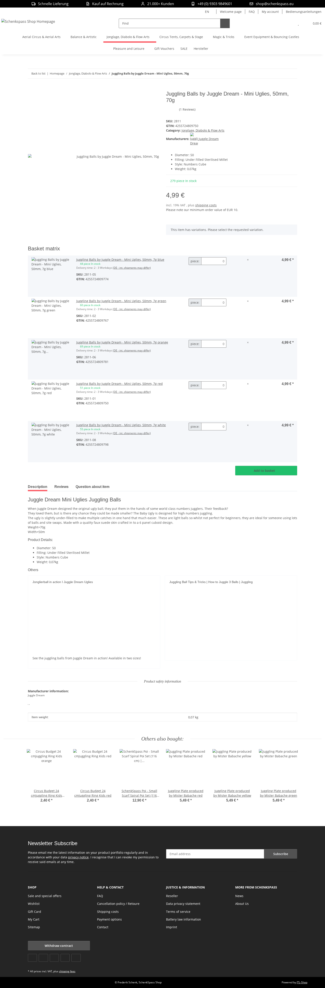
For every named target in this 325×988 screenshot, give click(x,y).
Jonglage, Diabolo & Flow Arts (203, 130)
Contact (102, 927)
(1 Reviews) (187, 109)
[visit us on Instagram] (65, 958)
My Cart (33, 919)
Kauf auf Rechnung (108, 3)
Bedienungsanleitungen (303, 12)
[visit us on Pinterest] (54, 958)
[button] (289, 23)
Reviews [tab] (61, 487)
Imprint (171, 927)
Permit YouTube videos (94, 641)
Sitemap (34, 927)
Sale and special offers (44, 896)
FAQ (252, 12)
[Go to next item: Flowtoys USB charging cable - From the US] (292, 73)
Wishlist (34, 904)
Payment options (109, 919)
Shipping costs (108, 911)
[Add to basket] (31, 88)
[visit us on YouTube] (43, 958)
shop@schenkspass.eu (275, 3)
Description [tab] (37, 487)
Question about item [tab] (92, 487)
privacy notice (78, 857)
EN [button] (207, 12)
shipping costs (206, 205)
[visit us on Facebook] (32, 958)
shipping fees (67, 971)
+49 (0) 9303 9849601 (214, 3)
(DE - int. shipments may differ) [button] (132, 268)
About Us (242, 904)
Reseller (172, 896)
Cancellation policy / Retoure (118, 904)
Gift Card (34, 911)
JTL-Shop (302, 982)
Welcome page (231, 12)
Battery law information (183, 919)
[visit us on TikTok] (75, 958)
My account (270, 12)
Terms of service (178, 911)
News (239, 896)
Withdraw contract (59, 946)
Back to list (38, 73)
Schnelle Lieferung (53, 3)
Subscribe (280, 854)
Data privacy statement (183, 904)
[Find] (225, 23)
